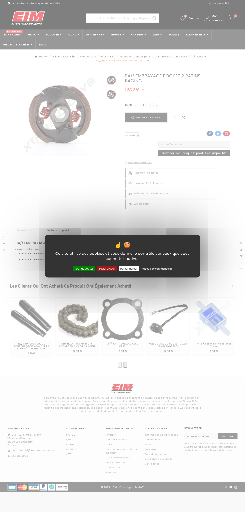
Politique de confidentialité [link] (156, 268)
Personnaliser (129, 269)
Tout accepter (83, 269)
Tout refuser (107, 269)
